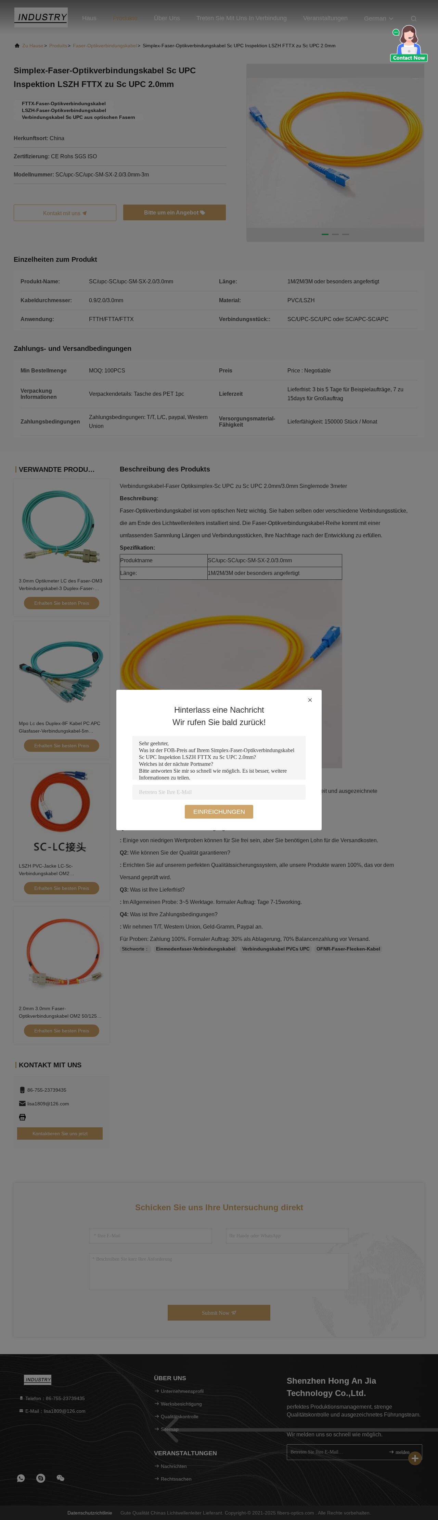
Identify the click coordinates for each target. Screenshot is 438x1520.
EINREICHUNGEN (219, 811)
